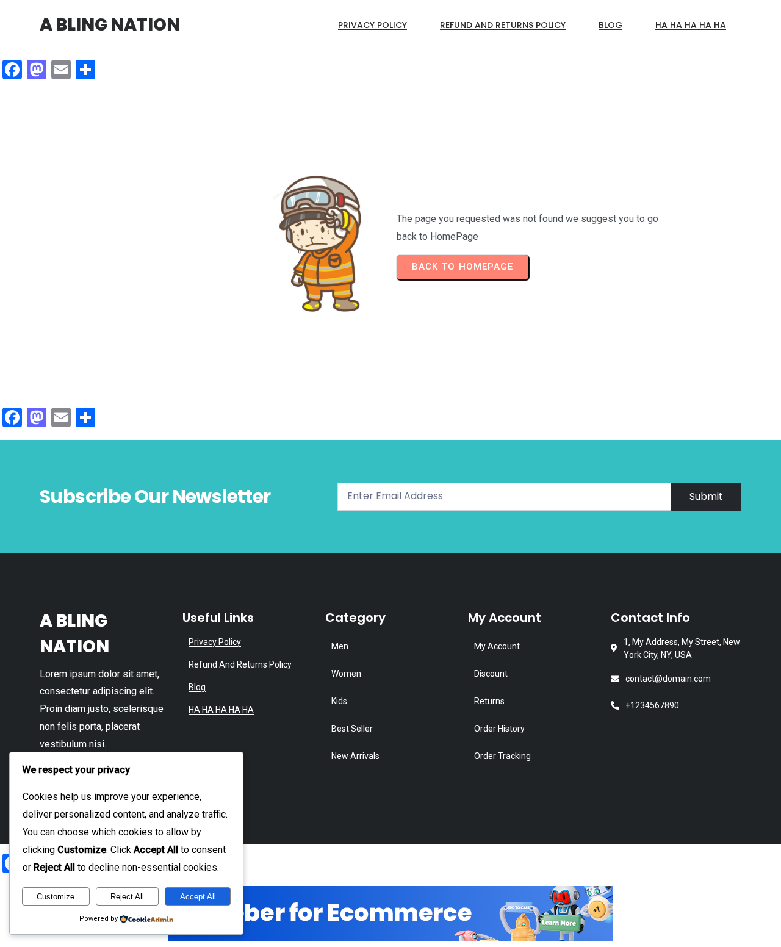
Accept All (198, 896)
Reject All (127, 896)
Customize (55, 896)
